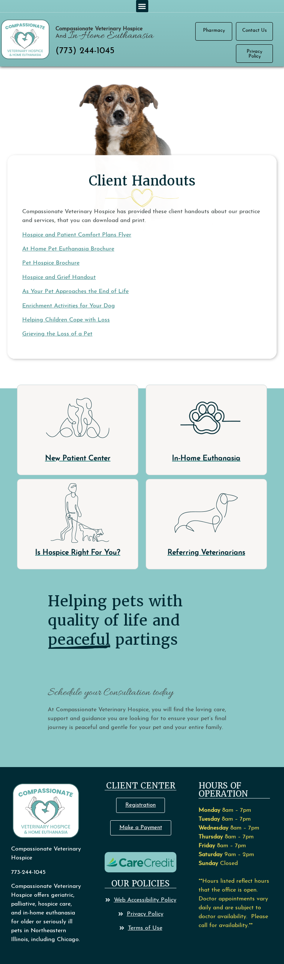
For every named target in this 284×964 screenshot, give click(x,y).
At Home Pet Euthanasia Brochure (68, 249)
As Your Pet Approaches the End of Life (75, 291)
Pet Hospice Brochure (51, 263)
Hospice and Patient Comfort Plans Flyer (76, 235)
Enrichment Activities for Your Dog (68, 306)
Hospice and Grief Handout (59, 277)
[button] (142, 6)
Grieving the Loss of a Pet (57, 334)
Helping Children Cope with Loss (66, 320)
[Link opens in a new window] (140, 862)
